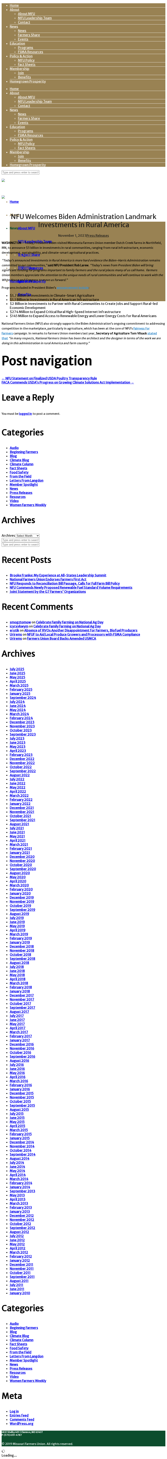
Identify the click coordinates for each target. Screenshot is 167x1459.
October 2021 (20, 816)
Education (17, 43)
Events (23, 39)
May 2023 (17, 746)
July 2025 (17, 669)
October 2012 (20, 1224)
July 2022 (17, 779)
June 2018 (17, 971)
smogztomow (20, 622)
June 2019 (17, 922)
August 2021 (19, 824)
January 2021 (20, 853)
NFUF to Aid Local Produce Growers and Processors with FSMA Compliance (83, 634)
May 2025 (17, 677)
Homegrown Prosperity (28, 81)
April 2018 (17, 979)
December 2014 (22, 1142)
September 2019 (22, 910)
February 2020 (21, 889)
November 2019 (22, 901)
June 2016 (17, 1069)
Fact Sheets (26, 64)
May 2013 (17, 1195)
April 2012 (17, 1248)
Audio (14, 448)
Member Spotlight (24, 484)
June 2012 (17, 1240)
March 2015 (19, 1130)
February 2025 (21, 689)
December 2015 (22, 1093)
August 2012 (19, 1232)
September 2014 (22, 1154)
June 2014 (17, 1167)
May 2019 (17, 926)
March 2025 (19, 685)
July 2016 (17, 1065)
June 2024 (18, 706)
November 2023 (22, 726)
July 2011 (16, 1285)
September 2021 (22, 820)
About (14, 10)
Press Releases (97, 235)
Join (21, 73)
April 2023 (18, 751)
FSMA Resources (30, 52)
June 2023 (17, 742)
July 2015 (17, 1114)
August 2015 (19, 1109)
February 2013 (21, 1207)
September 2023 (23, 734)
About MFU (26, 14)
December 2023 (22, 722)
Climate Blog (19, 460)
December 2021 (22, 808)
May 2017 (17, 1024)
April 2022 (18, 791)
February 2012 (21, 1256)
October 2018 (20, 954)
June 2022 (17, 783)
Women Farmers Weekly (28, 505)
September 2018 (22, 959)
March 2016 (19, 1081)
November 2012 (22, 1220)
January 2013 (20, 1211)
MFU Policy (26, 60)
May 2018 (17, 975)
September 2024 (23, 698)
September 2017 (22, 1007)
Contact (24, 22)
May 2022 (17, 787)
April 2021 (17, 840)
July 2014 (17, 1162)
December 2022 (22, 759)
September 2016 (22, 1056)
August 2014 (19, 1158)
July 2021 (17, 828)
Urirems (16, 634)
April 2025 (18, 681)
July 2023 (17, 738)
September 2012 (22, 1228)
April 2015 (17, 1126)
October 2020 (21, 865)
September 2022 (23, 771)
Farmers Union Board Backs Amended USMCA (61, 638)
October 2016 (20, 1052)
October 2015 (20, 1101)
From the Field (20, 476)
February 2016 (21, 1085)
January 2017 (20, 1040)
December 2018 (22, 946)
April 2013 (17, 1199)
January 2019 (20, 942)
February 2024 (21, 718)
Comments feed (22, 1419)
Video (14, 501)
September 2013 (22, 1191)
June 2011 (17, 1289)
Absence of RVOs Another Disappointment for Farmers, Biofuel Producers (80, 630)
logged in (25, 414)
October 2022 (21, 767)
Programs (25, 47)
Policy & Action (21, 56)
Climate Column (21, 464)
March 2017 (19, 1032)
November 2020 (22, 861)
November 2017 (22, 999)
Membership (19, 69)
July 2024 (17, 702)
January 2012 (20, 1260)
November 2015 (22, 1097)
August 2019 (19, 914)
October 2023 (21, 730)
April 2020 (18, 881)
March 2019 (19, 934)
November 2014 (22, 1146)
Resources (18, 497)
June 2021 (17, 832)
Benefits (24, 77)
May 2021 (17, 836)
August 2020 (20, 873)
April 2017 (17, 1028)
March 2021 (19, 844)
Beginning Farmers (24, 452)
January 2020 (20, 893)
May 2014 (17, 1171)
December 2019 (22, 897)
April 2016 (17, 1077)
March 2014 (19, 1179)
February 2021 (21, 848)
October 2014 (20, 1150)
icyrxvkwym (19, 626)
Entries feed (19, 1415)
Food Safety (19, 472)
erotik (14, 630)
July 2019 (17, 918)
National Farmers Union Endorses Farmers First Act (48, 579)
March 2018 (19, 983)
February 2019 (21, 938)
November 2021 (22, 812)
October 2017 (20, 1003)
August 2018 (19, 963)
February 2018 (21, 987)
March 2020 (19, 885)
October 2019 (20, 906)
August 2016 (19, 1061)
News (14, 26)
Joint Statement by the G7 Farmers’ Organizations (48, 592)
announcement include (73, 288)
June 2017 (17, 1020)
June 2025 (17, 673)
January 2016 (20, 1089)
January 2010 (20, 1293)
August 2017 (19, 1012)
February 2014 (21, 1183)
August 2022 (20, 775)
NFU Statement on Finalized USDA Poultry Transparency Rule (49, 378)
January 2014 (20, 1187)
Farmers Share (29, 35)
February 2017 (21, 1036)
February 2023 (21, 755)
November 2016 (22, 1048)
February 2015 (21, 1134)
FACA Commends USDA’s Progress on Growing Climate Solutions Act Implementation (68, 382)
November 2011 (22, 1269)
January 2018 (20, 991)
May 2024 (18, 710)
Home (14, 5)
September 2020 (23, 869)
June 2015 (17, 1118)
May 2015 (17, 1122)
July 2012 (17, 1236)
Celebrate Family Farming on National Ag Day (69, 622)
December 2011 (21, 1264)
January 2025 (20, 693)
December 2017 (22, 995)
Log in (14, 1411)
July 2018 (17, 967)
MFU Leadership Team (35, 18)
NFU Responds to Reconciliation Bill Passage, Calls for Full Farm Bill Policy (65, 583)
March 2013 (19, 1203)
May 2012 (17, 1244)
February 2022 (21, 800)
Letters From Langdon (26, 480)
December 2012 (22, 1215)
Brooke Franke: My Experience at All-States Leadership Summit (58, 575)
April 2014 (18, 1175)
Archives (8, 535)
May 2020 (18, 877)
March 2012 (19, 1252)
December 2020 (22, 857)
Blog (13, 456)
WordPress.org (21, 1423)
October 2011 (20, 1273)
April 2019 (17, 930)
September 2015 (22, 1105)
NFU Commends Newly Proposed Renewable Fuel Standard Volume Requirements (71, 587)
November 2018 (22, 950)
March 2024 (19, 714)
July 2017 (17, 1016)
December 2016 (22, 1044)
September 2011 (22, 1277)
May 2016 (17, 1073)
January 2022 (20, 804)
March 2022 (19, 795)
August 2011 (19, 1281)
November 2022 (22, 763)
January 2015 (20, 1138)
